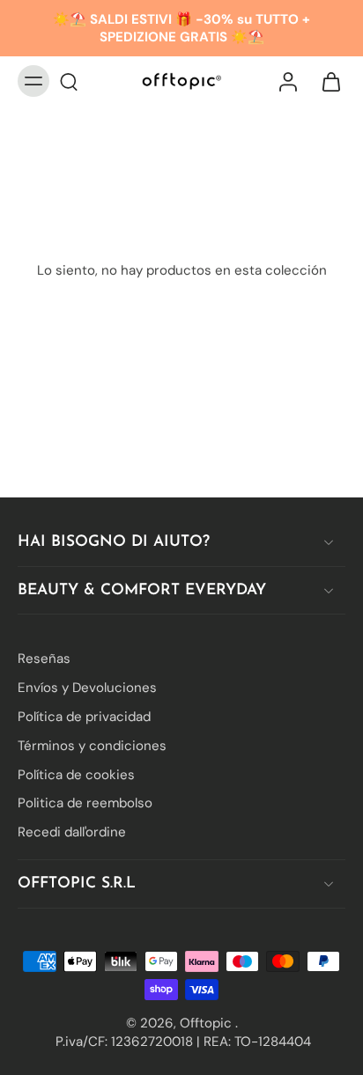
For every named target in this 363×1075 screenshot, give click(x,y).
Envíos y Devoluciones (87, 687)
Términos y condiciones (92, 745)
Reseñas (44, 658)
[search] (68, 81)
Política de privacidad (84, 716)
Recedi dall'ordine (72, 832)
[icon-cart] (326, 81)
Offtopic (207, 1022)
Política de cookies (76, 774)
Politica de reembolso (85, 803)
